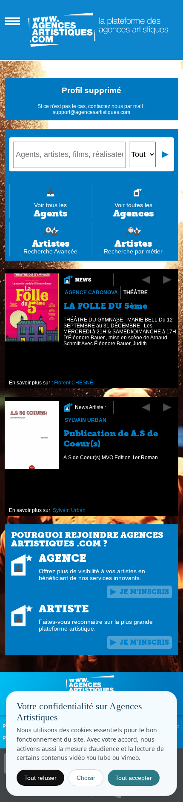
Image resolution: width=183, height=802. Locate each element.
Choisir (86, 777)
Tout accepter (133, 777)
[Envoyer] (165, 154)
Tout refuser (40, 777)
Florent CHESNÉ (73, 383)
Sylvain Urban (85, 420)
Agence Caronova (91, 293)
